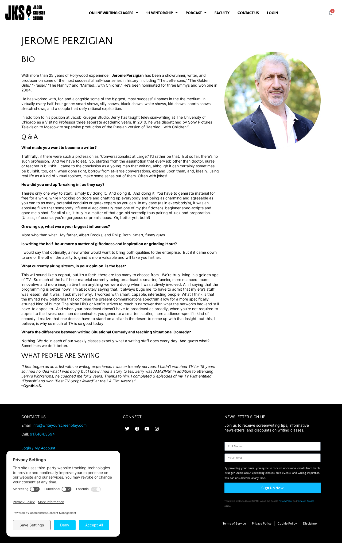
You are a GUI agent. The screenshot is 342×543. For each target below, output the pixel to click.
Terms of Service (305, 501)
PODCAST (194, 12)
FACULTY (222, 12)
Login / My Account (38, 448)
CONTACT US (248, 12)
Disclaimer (310, 523)
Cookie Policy (287, 523)
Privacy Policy (285, 501)
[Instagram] (157, 429)
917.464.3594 (42, 434)
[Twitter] (127, 429)
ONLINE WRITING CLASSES (111, 12)
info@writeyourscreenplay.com (60, 425)
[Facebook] (137, 429)
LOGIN (272, 12)
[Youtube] (147, 429)
